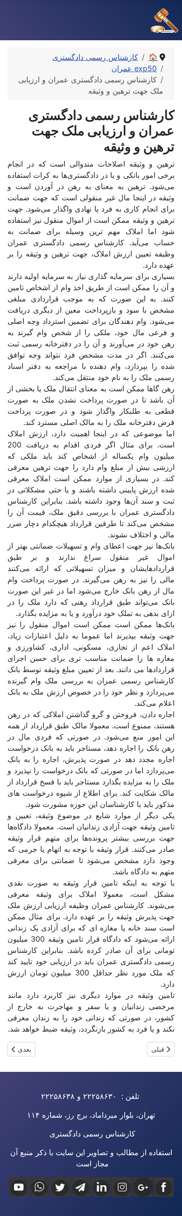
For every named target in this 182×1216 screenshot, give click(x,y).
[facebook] (163, 1187)
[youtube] (18, 1187)
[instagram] (122, 1187)
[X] (60, 1187)
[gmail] (143, 1187)
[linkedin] (101, 1187)
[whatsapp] (39, 1187)
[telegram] (81, 1187)
